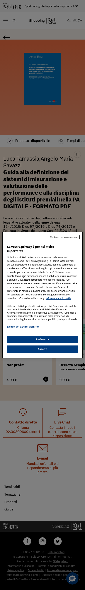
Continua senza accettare (64, 237)
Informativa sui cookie (58, 298)
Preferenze (42, 339)
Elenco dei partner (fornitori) (23, 326)
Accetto (43, 349)
